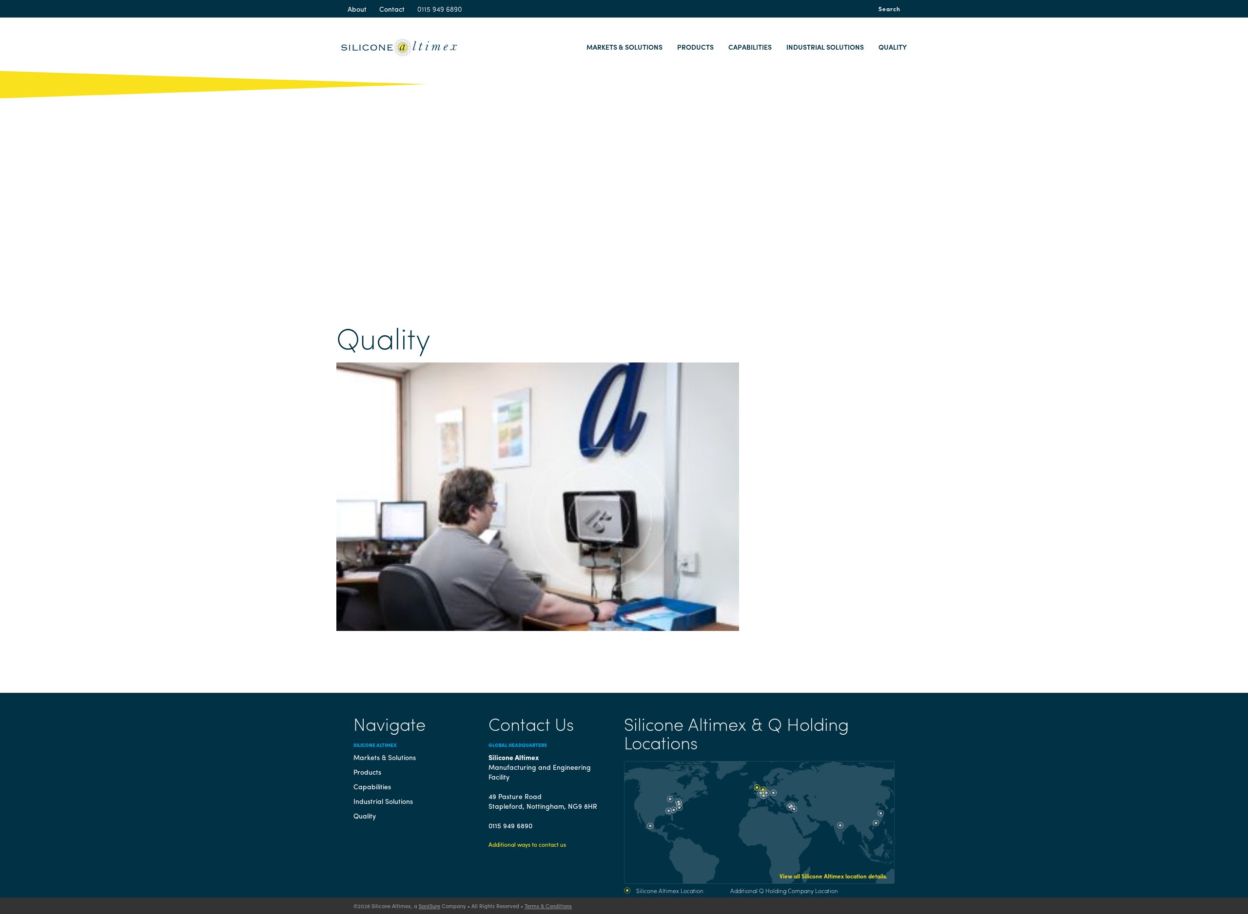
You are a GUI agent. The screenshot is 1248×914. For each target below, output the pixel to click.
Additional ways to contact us (527, 844)
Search (889, 8)
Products (695, 47)
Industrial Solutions (825, 47)
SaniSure (429, 906)
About (357, 9)
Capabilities (750, 47)
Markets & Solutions (624, 47)
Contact (392, 9)
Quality (892, 47)
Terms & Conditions (548, 906)
